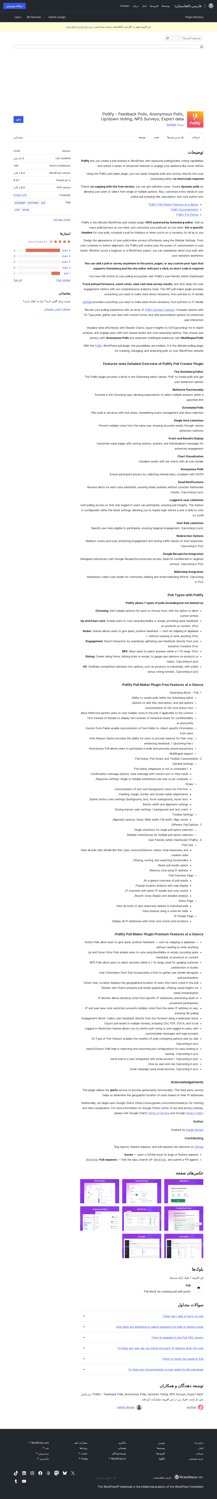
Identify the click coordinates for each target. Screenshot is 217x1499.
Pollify (99, 345)
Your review (63, 280)
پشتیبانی (18, 137)
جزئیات (196, 137)
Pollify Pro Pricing (187, 214)
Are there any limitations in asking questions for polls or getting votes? (159, 1327)
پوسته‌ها (161, 1448)
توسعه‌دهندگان (119, 1453)
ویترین (161, 1442)
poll (43, 202)
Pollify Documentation (184, 209)
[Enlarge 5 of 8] (157, 1210)
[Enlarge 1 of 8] (199, 1183)
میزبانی (199, 1453)
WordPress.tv (117, 1458)
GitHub (199, 1146)
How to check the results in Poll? (182, 1359)
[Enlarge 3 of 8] (114, 1183)
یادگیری (122, 1442)
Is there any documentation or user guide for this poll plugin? (165, 1369)
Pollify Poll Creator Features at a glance (173, 204)
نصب (156, 137)
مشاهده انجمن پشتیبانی (57, 309)
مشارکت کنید (80, 1442)
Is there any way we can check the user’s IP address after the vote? (160, 1348)
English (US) (20, 194)
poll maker (33, 202)
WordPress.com (38, 1442)
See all (18, 280)
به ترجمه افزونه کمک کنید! (79, 26)
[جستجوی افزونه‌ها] (167, 38)
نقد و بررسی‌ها (175, 137)
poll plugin (20, 202)
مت (45, 1448)
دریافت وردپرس (15, 5)
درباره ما (199, 1442)
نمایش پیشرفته (62, 219)
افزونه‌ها (160, 1453)
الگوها (162, 1458)
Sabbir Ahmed (194, 1130)
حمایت (82, 1453)
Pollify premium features (159, 309)
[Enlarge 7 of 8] (199, 1238)
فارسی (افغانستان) (162, 1477)
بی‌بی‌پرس (42, 1453)
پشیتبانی (122, 1448)
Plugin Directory (194, 17)
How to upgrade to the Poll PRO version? (177, 1337)
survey (25, 209)
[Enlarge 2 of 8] (157, 1183)
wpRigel (171, 124)
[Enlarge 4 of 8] (199, 1210)
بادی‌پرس (43, 1458)
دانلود (18, 119)
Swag (82, 1458)
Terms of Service (158, 1113)
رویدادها (83, 1448)
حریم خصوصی (196, 1458)
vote (17, 209)
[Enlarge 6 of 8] (114, 1210)
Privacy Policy (194, 1113)
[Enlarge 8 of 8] (157, 1238)
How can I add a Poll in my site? (183, 1316)
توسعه (141, 137)
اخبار (201, 1448)
